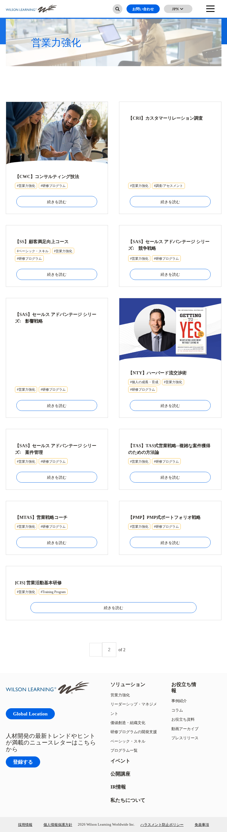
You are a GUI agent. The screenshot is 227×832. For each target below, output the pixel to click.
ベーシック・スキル (127, 741)
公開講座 (120, 773)
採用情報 (25, 824)
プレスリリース (184, 738)
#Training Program (53, 591)
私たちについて (127, 800)
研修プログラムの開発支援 (133, 731)
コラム (177, 710)
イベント (120, 760)
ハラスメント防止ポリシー (162, 824)
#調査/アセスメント (168, 185)
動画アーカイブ (184, 728)
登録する (23, 761)
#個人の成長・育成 (144, 381)
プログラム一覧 (124, 750)
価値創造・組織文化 (127, 722)
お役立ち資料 (183, 719)
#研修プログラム (53, 185)
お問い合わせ (143, 9)
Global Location (30, 713)
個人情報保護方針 (57, 824)
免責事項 (202, 824)
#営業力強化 (26, 185)
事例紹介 (179, 700)
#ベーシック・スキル (32, 251)
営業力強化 (120, 695)
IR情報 (118, 786)
